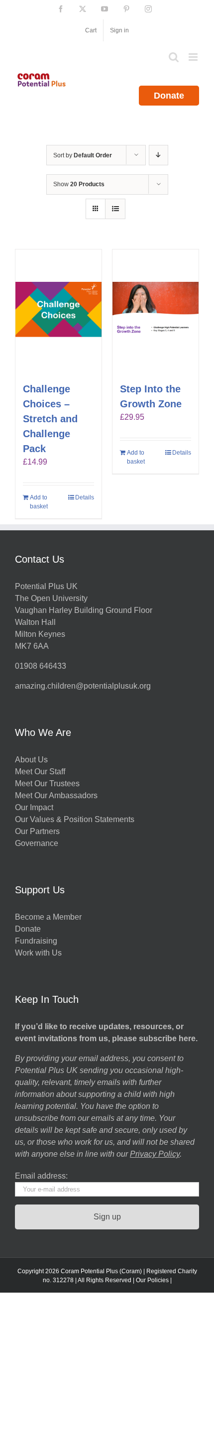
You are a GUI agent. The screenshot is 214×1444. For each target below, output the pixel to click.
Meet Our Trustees (47, 783)
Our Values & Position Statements (74, 819)
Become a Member (48, 917)
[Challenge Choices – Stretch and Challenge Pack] (58, 310)
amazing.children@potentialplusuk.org (83, 686)
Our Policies (152, 1280)
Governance (36, 843)
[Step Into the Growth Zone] (155, 310)
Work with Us (38, 953)
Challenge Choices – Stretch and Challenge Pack (50, 418)
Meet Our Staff (40, 771)
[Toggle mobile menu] (194, 57)
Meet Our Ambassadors (56, 795)
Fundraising (36, 941)
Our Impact (35, 807)
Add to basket (39, 502)
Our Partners (37, 831)
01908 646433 (40, 666)
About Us (31, 759)
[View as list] (115, 209)
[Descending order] (158, 155)
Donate (169, 96)
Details (84, 497)
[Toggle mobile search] (174, 57)
